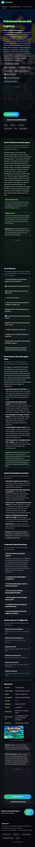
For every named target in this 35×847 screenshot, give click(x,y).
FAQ (16, 128)
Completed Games (8, 838)
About (5, 125)
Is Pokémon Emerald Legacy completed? (15, 578)
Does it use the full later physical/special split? (14, 592)
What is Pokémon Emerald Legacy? (15, 554)
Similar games (23, 128)
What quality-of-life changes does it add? (16, 598)
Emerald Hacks (26, 834)
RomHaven (9, 2)
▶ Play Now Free (11, 114)
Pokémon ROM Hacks (15, 6)
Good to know (8, 128)
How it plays (21, 125)
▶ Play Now (28, 812)
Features (12, 125)
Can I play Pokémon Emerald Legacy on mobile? (15, 612)
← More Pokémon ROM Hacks (16, 120)
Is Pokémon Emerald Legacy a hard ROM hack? (16, 605)
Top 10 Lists (16, 834)
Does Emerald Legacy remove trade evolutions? (16, 585)
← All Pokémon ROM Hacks (17, 802)
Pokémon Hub (6, 834)
